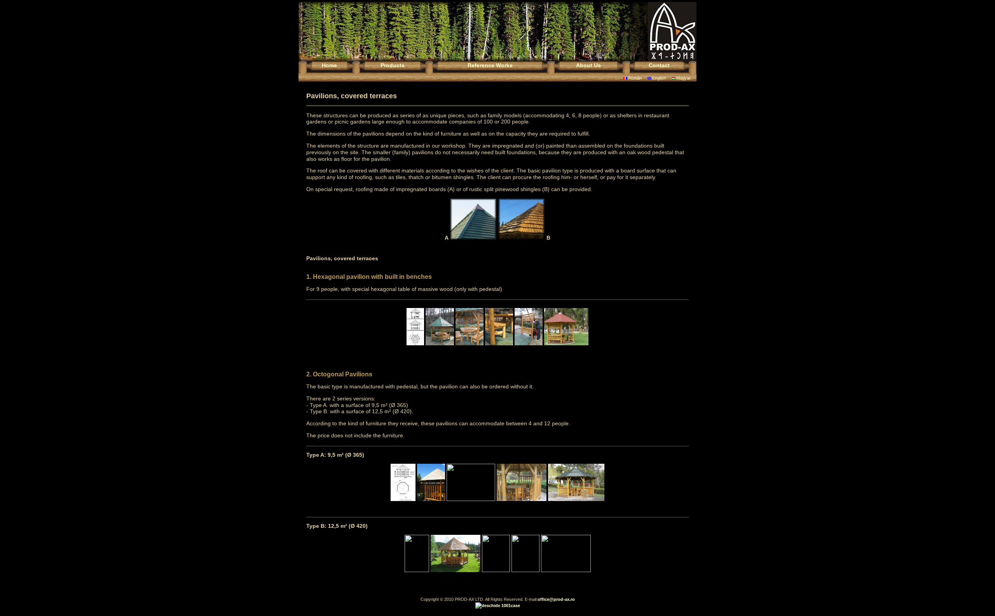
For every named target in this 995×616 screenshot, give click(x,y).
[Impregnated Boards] (473, 238)
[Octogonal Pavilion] (403, 499)
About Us (588, 65)
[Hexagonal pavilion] (415, 343)
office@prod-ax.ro (556, 599)
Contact (659, 65)
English (658, 78)
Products (393, 65)
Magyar (683, 78)
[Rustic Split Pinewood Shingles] (521, 238)
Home (329, 65)
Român (634, 78)
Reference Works (490, 65)
